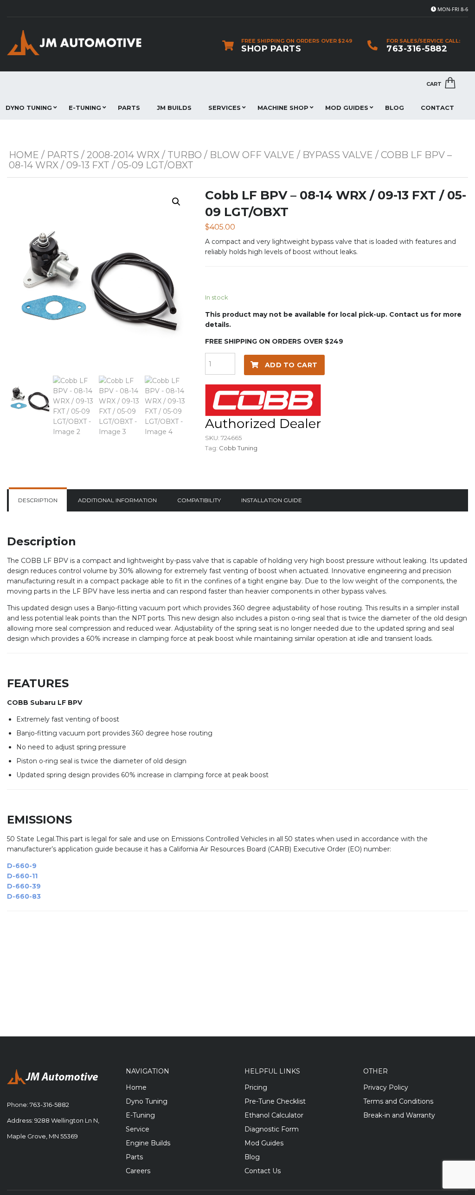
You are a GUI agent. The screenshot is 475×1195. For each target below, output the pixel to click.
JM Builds (174, 107)
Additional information (117, 500)
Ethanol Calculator (273, 1115)
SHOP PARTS (271, 49)
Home (24, 154)
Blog (394, 107)
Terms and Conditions (398, 1101)
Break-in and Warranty (399, 1115)
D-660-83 (24, 896)
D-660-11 (22, 876)
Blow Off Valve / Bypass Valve (291, 154)
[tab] (38, 500)
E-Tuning (85, 107)
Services (224, 107)
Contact (437, 107)
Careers (138, 1171)
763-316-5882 (416, 49)
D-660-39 (24, 886)
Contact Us (262, 1171)
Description (38, 500)
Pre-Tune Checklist (275, 1101)
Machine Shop (282, 107)
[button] (176, 201)
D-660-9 (22, 866)
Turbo (184, 154)
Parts (129, 107)
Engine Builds (148, 1143)
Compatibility (199, 500)
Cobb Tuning (238, 448)
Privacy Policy (385, 1087)
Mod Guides (346, 107)
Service (137, 1129)
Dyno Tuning (146, 1101)
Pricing (255, 1087)
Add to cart (291, 365)
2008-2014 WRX (123, 154)
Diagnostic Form (271, 1129)
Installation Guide (271, 500)
